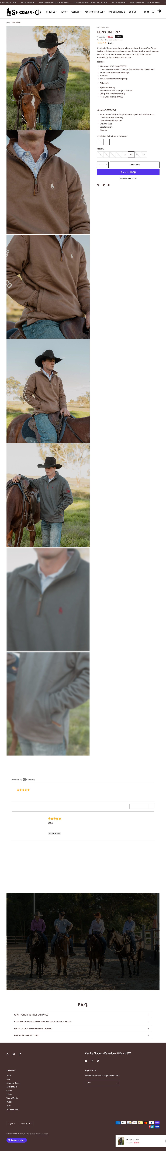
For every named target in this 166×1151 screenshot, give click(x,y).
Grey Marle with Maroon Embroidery (106, 142)
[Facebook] (98, 184)
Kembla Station (11, 1086)
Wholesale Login (12, 1109)
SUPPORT (10, 1070)
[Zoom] (84, 31)
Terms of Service (12, 1098)
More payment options (128, 178)
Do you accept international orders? (33, 1028)
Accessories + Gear (94, 12)
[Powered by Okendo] (23, 779)
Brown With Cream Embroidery (100, 142)
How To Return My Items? (26, 1035)
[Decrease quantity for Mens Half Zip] (99, 165)
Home (8, 22)
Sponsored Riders (117, 12)
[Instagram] (15, 1054)
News (8, 1105)
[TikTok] (21, 1054)
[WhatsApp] (104, 184)
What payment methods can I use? (31, 1014)
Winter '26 (50, 12)
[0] (158, 11)
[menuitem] (51, 12)
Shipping (107, 40)
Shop (8, 1079)
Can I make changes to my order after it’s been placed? (42, 1021)
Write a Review (145, 778)
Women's (75, 12)
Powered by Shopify (42, 1134)
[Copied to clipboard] (109, 184)
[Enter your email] (117, 1083)
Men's (63, 12)
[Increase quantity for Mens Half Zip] (106, 165)
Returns (9, 1094)
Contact (133, 12)
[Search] (153, 11)
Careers (9, 1101)
